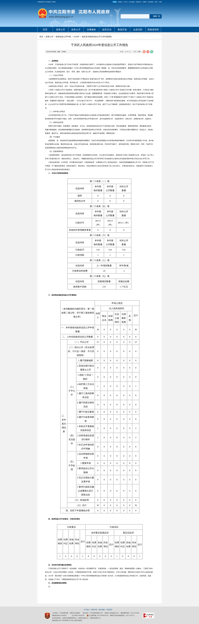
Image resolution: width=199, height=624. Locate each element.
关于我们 (87, 609)
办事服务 (91, 29)
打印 (134, 51)
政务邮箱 (150, 2)
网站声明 (94, 609)
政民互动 (106, 29)
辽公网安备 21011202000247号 (98, 615)
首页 (45, 29)
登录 (156, 2)
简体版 (114, 2)
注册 (160, 2)
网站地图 (102, 609)
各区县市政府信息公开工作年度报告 (97, 37)
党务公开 (60, 29)
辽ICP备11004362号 (78, 615)
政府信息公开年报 (63, 37)
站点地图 (131, 2)
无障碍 (144, 2)
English (125, 1)
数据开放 (122, 29)
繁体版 (120, 2)
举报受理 (109, 609)
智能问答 (138, 2)
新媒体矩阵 (153, 29)
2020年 (76, 37)
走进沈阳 (137, 29)
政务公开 (76, 29)
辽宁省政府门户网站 (50, 2)
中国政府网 (40, 2)
